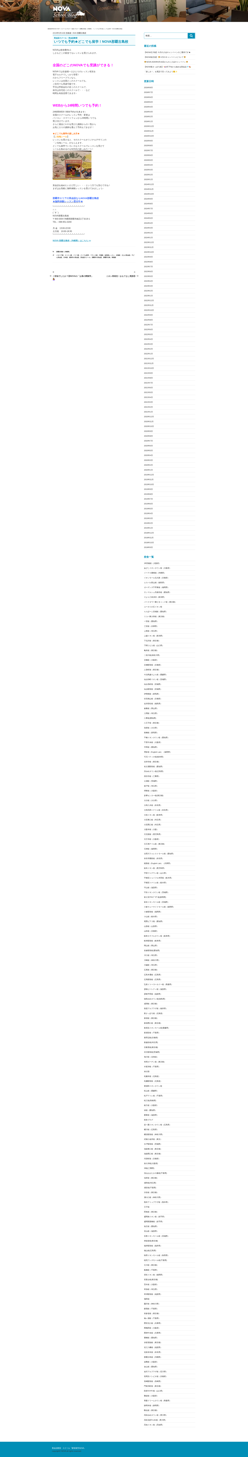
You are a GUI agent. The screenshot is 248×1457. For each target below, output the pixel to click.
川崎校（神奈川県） (152, 960)
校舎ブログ (148, 1120)
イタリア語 (59, 255)
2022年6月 (148, 329)
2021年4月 (148, 397)
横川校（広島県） (151, 1129)
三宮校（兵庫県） (151, 626)
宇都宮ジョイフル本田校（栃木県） (158, 878)
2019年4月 (148, 513)
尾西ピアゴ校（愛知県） (154, 921)
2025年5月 (148, 160)
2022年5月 (148, 334)
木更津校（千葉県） (152, 1067)
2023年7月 (148, 267)
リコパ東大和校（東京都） (155, 616)
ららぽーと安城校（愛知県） (156, 612)
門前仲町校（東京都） (153, 1386)
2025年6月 (148, 155)
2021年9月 (148, 373)
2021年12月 (149, 359)
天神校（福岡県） (151, 849)
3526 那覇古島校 (79, 33)
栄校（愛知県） (150, 1110)
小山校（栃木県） (151, 916)
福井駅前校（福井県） (153, 1246)
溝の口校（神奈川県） (153, 1197)
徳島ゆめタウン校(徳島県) (154, 999)
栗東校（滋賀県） (151, 1115)
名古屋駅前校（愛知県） (154, 766)
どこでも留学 (84, 255)
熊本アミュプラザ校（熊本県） (156, 1202)
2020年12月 (149, 417)
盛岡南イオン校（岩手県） (155, 1217)
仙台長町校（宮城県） (153, 684)
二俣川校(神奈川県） (152, 655)
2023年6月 (148, 271)
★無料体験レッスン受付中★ (68, 201)
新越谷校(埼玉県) (151, 1042)
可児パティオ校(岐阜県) (153, 757)
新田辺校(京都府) (151, 1038)
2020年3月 (148, 460)
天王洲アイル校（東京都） (155, 844)
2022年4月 (148, 339)
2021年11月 (149, 363)
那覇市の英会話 (97, 257)
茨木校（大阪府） (151, 1284)
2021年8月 (148, 378)
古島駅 (118, 255)
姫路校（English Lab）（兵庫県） (158, 863)
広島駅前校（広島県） (153, 979)
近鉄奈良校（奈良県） (153, 1352)
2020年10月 (149, 426)
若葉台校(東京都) (151, 1279)
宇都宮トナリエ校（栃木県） (156, 883)
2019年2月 (148, 523)
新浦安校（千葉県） (152, 1033)
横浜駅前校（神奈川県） (154, 1134)
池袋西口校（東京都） (153, 1154)
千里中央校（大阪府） (153, 742)
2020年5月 (148, 450)
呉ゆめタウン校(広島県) (153, 771)
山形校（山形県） (151, 926)
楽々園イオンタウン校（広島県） (157, 1125)
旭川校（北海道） (151, 1057)
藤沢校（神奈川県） (152, 1304)
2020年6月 (148, 446)
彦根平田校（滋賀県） (153, 994)
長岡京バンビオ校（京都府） (156, 1376)
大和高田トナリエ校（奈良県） (156, 810)
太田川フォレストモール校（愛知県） (159, 854)
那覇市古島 (106, 257)
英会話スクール (85, 257)
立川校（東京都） (151, 1265)
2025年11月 (149, 131)
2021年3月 (148, 402)
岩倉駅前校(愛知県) (152, 950)
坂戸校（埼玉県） (151, 786)
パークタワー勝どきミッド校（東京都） (160, 602)
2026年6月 (148, 97)
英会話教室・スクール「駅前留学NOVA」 (69, 1448)
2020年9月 (148, 431)
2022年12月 (149, 300)
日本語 (65, 257)
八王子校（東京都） (152, 723)
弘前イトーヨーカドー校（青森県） (158, 984)
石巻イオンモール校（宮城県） (156, 1236)
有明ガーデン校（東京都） (155, 1062)
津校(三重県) (149, 1168)
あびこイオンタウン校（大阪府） (157, 568)
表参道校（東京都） (152, 1313)
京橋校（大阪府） (151, 660)
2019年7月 (148, 499)
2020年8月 (148, 436)
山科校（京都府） (151, 931)
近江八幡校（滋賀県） (153, 1347)
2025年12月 (149, 126)
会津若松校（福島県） (153, 704)
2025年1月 (148, 179)
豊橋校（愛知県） (151, 1338)
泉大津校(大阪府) (151, 1163)
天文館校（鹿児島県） (153, 834)
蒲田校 (146, 1299)
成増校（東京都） (151, 1004)
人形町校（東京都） (152, 670)
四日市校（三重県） (152, 776)
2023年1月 (148, 296)
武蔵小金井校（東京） (153, 1139)
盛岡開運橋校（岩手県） (154, 1221)
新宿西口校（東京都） (153, 1023)
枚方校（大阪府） (151, 1105)
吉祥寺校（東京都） (152, 762)
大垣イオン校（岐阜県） (154, 815)
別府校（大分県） (151, 728)
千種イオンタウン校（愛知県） (156, 737)
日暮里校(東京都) (151, 1047)
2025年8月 (148, 145)
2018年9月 (148, 547)
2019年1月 (148, 528)
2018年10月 (149, 543)
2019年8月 (148, 494)
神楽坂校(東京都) (151, 1241)
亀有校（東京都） (151, 650)
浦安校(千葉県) (150, 1188)
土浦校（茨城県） (151, 781)
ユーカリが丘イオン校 (153, 607)
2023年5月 (148, 276)
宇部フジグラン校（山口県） (156, 873)
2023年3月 (148, 286)
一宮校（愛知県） (151, 621)
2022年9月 (148, 315)
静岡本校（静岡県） (152, 1405)
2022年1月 (148, 354)
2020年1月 (148, 470)
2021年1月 (148, 412)
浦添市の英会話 (74, 257)
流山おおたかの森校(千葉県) (155, 1173)
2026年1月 (148, 121)
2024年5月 (148, 218)
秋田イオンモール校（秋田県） (156, 1255)
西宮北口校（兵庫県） (153, 1323)
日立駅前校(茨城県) (152, 1052)
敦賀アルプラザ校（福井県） (156, 1008)
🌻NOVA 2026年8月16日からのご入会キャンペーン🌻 (166, 62)
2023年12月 (149, 242)
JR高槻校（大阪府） (152, 563)
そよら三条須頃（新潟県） (155, 597)
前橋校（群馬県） (151, 733)
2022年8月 (148, 320)
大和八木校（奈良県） (153, 805)
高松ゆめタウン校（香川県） (156, 1415)
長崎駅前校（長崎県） (153, 1381)
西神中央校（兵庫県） (153, 1333)
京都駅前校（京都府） (153, 665)
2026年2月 (148, 116)
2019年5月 (148, 509)
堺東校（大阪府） (151, 791)
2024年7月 (148, 209)
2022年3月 (148, 344)
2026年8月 (148, 87)
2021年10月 (149, 368)
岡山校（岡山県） (151, 945)
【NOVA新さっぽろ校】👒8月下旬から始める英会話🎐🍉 (167, 67)
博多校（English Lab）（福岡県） (158, 752)
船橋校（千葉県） (151, 1270)
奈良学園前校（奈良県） (154, 858)
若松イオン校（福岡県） (154, 1275)
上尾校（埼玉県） (151, 631)
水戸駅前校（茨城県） (153, 1144)
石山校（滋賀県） (151, 1231)
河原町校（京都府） (152, 1159)
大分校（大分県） (151, 800)
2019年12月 (149, 475)
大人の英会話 (126, 255)
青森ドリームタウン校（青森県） (157, 1401)
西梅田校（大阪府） (152, 1328)
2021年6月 (148, 388)
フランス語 (94, 255)
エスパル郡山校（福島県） (155, 583)
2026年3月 (148, 112)
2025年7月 (148, 150)
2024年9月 (148, 199)
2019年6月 (148, 504)
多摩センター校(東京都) (153, 795)
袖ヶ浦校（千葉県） (152, 1318)
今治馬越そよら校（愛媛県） (156, 675)
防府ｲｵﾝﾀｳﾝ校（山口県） (154, 1391)
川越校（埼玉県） (151, 965)
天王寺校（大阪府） (152, 839)
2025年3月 (148, 170)
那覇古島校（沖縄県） (63, 251)
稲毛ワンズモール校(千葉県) (155, 1260)
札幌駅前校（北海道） (153, 1081)
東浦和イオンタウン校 (153, 1086)
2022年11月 (149, 305)
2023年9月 (148, 257)
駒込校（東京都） (151, 1410)
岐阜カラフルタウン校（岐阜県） (157, 936)
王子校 (146, 1207)
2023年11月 (149, 247)
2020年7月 (148, 441)
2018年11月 (149, 538)
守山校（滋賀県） (151, 887)
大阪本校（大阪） (151, 829)
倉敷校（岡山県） (151, 708)
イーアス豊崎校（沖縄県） (155, 573)
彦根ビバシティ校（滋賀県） (156, 989)
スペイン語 (68, 255)
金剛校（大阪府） (151, 1362)
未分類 (146, 1071)
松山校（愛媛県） (151, 1091)
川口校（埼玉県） (151, 955)
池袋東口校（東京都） (153, 1149)
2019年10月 (149, 484)
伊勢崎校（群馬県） (152, 694)
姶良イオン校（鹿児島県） (155, 868)
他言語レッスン (110, 255)
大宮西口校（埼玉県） (153, 825)
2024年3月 (148, 228)
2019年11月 (149, 479)
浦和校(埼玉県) (150, 1183)
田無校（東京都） (151, 1212)
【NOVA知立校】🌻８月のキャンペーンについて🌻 (165, 57)
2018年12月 (149, 533)
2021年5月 (148, 392)
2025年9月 (148, 141)
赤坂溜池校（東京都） (153, 1342)
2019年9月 (148, 489)
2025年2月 (148, 175)
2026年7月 (148, 92)
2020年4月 (148, 455)
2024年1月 (148, 238)
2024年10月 (149, 194)
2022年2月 (148, 349)
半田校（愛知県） (151, 747)
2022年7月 (148, 325)
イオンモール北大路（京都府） (156, 578)
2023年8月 (148, 262)
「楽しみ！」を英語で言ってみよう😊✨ (160, 72)
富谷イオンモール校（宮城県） (156, 902)
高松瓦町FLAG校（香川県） (155, 1420)
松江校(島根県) (150, 1100)
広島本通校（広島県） (153, 975)
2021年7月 (148, 383)
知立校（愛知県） (151, 1226)
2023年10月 (149, 252)
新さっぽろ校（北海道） (154, 1013)
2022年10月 (149, 310)
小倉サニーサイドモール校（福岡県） (159, 907)
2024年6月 (148, 213)
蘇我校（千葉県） (151, 1309)
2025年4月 (148, 165)
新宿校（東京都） (151, 1018)
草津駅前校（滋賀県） (153, 1294)
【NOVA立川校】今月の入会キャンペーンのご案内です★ (167, 52)
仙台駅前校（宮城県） (153, 689)
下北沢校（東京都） (152, 641)
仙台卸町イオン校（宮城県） (156, 679)
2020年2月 (148, 465)
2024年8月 (148, 204)
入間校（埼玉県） (151, 713)
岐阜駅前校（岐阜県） (153, 941)
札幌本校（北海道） (152, 1076)
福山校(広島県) (150, 1250)
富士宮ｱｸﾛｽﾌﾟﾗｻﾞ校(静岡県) (155, 897)
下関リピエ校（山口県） (154, 645)
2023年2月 (148, 291)
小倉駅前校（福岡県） (153, 912)
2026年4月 (148, 107)
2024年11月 (149, 189)
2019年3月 (148, 518)
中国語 (101, 255)
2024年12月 (149, 184)
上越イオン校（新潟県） (154, 636)
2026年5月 (148, 102)
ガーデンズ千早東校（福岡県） (156, 587)
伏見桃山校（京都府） (153, 699)
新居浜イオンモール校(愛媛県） (157, 1028)
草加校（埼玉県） (151, 1289)
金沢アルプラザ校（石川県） (156, 1372)
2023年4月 (148, 281)
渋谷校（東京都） (151, 1192)
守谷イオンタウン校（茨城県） (156, 892)
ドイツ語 (76, 255)
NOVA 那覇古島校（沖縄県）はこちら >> (72, 240)
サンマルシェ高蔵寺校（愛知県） (157, 592)
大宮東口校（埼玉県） (153, 820)
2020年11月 (149, 421)
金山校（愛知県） (151, 1367)
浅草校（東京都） (151, 1178)
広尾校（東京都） (151, 970)
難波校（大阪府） (151, 1396)
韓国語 (114, 257)
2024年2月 (148, 233)
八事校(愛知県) (150, 718)
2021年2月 (148, 407)
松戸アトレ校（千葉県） (154, 1096)
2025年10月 (149, 136)
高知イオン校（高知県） (154, 1425)
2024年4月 (148, 223)
